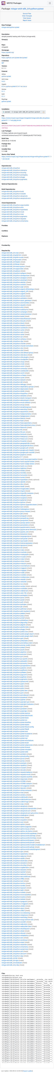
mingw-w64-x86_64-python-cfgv (12, 341)
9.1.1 (3, 91)
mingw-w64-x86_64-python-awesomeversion (17, 314)
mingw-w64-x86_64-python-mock (13, 212)
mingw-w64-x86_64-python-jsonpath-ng (15, 518)
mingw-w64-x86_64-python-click (12, 350)
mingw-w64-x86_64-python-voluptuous (15, 915)
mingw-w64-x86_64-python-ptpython (14, 652)
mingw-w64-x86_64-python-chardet (13, 343)
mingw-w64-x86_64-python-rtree (12, 793)
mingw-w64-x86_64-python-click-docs (14, 355)
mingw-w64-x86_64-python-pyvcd (13, 759)
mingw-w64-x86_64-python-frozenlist (14, 441)
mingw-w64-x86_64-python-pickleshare (15, 620)
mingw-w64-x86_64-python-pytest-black (15, 718)
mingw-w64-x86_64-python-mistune (14, 563)
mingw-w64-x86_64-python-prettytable (15, 641)
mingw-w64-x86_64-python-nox (12, 584)
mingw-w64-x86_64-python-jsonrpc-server (16, 523)
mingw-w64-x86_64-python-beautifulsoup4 (16, 319)
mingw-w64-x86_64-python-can (12, 337)
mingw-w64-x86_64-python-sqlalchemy (15, 854)
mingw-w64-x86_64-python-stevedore (14, 863)
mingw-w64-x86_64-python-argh (12, 287)
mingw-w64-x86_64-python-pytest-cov (14, 720)
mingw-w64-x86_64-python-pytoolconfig (15, 756)
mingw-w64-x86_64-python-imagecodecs (15, 489)
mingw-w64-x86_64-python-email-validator (16, 402)
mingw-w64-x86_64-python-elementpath (15, 400)
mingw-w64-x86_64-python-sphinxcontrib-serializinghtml (21, 849)
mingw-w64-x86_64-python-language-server (16, 536)
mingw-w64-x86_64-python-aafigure (14, 273)
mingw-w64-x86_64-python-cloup (13, 362)
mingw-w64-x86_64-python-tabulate (14, 870)
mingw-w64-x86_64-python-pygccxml (14, 675)
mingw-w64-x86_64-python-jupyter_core (15, 532)
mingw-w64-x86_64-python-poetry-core (15, 632)
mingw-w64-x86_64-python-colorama (14, 170)
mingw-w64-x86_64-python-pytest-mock (15, 736)
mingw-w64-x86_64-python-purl (12, 656)
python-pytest (6, 76)
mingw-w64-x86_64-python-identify (13, 482)
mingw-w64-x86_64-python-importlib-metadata (18, 493)
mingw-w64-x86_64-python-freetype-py (15, 436)
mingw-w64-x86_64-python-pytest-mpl (15, 738)
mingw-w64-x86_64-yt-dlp (10, 965)
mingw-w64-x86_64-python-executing (14, 409)
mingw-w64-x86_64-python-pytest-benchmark (17, 715)
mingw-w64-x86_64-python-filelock (13, 418)
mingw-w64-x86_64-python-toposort (14, 888)
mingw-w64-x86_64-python (11, 168)
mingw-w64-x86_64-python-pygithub (14, 677)
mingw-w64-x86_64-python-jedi (12, 514)
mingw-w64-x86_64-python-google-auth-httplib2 (18, 450)
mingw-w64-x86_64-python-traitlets (13, 892)
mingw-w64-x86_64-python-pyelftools (14, 670)
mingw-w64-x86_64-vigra (10, 960)
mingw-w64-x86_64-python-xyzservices (15, 949)
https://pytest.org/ (8, 52)
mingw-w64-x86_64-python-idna (12, 484)
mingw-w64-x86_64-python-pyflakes (14, 672)
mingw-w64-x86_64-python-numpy (13, 586)
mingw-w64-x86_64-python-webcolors (14, 924)
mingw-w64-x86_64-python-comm (13, 366)
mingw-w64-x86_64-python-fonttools (14, 434)
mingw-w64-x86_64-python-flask (13, 421)
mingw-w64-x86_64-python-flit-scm (13, 432)
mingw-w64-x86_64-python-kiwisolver (14, 534)
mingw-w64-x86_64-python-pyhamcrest (15, 681)
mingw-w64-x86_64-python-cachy (13, 330)
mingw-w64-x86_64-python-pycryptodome (16, 666)
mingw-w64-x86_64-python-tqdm (13, 890)
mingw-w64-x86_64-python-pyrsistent (14, 709)
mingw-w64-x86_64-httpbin (11, 262)
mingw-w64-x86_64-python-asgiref (13, 294)
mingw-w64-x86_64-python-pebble (13, 613)
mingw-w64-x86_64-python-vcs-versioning (16, 913)
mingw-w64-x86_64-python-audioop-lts (15, 309)
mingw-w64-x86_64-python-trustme (14, 897)
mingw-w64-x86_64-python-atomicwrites (15, 303)
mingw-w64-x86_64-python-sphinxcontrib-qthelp (18, 847)
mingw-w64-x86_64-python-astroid (13, 296)
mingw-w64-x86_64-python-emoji (13, 405)
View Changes (27, 16)
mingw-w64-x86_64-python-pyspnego (14, 711)
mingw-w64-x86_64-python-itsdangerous (15, 509)
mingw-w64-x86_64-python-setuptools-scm (16, 198)
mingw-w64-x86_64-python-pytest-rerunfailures (17, 740)
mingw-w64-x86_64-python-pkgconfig (14, 622)
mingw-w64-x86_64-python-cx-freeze (14, 375)
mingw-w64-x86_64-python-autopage (14, 312)
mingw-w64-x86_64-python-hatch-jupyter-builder (18, 461)
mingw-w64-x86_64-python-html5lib (14, 473)
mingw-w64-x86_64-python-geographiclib (16, 443)
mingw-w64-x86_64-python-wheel (13, 931)
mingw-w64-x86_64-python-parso (13, 597)
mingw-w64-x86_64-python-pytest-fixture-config (18, 727)
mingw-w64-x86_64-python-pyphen (13, 700)
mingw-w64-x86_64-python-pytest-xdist (15, 752)
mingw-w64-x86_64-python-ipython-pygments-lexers (19, 505)
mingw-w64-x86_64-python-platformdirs (15, 627)
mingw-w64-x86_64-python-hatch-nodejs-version (18, 464)
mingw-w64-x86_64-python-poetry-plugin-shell (17, 636)
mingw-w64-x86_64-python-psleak (13, 647)
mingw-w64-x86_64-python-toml (12, 881)
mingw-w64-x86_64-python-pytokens (14, 754)
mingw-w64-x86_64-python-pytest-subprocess (17, 745)
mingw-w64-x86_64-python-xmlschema (15, 221)
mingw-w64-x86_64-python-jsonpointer (15, 520)
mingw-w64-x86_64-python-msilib (13, 573)
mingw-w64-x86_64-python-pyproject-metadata (18, 704)
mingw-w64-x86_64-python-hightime (14, 468)
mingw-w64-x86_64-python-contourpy (14, 368)
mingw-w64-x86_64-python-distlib (13, 391)
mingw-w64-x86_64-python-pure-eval (14, 654)
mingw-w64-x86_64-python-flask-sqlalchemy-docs (18, 425)
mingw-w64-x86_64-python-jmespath (14, 516)
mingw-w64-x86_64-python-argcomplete (15, 205)
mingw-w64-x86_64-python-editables (14, 396)
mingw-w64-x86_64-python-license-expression (17, 543)
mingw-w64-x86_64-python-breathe (13, 325)
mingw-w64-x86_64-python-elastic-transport (16, 398)
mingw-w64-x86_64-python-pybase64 (14, 661)
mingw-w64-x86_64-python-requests (14, 219)
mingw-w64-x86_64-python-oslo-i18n (14, 593)
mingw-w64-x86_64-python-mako (13, 550)
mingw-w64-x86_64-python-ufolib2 (13, 906)
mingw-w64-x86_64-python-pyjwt (13, 684)
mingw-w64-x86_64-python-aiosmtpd (14, 280)
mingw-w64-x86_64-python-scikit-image (15, 802)
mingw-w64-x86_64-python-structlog (14, 865)
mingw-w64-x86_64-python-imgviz (13, 491)
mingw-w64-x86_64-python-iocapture (14, 498)
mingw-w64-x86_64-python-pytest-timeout (16, 747)
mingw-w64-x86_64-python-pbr (12, 607)
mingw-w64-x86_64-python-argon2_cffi (15, 291)
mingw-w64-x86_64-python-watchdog (14, 917)
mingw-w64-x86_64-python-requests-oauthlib (17, 777)
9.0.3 (3, 81)
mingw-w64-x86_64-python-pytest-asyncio (16, 713)
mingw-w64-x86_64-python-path (12, 602)
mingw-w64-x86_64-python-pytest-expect (15, 725)
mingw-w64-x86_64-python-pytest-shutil (15, 743)
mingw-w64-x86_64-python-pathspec (14, 604)
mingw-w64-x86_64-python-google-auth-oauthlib (18, 452)
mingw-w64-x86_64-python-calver (13, 334)
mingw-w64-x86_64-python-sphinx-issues (16, 829)
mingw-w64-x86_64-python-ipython (13, 502)
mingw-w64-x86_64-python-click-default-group (17, 353)
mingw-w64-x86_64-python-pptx (12, 638)
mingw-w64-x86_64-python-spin (12, 852)
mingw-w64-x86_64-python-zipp (12, 956)
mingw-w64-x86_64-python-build (13, 191)
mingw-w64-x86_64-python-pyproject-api (15, 702)
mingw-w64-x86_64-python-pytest (27, 9)
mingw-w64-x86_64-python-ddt (12, 382)
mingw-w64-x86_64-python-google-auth (15, 448)
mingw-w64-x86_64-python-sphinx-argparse (16, 827)
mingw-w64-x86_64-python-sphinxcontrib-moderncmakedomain (23, 845)
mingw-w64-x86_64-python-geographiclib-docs (17, 446)
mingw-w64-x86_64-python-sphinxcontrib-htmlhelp (19, 838)
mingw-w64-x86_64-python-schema (14, 795)
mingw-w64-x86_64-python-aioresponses (15, 275)
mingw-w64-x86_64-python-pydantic (14, 668)
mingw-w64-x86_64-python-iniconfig (14, 173)
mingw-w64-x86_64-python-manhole (14, 552)
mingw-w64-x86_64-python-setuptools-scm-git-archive (20, 813)
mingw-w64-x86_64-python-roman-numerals (17, 790)
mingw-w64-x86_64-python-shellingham (15, 815)
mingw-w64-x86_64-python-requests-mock (16, 774)
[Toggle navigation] (50, 3)
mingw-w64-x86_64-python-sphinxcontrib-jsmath (18, 842)
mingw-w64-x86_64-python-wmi (12, 938)
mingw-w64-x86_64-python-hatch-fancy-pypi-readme (19, 459)
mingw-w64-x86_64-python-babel (13, 316)
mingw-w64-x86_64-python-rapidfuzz (14, 765)
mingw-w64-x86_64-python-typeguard (14, 901)
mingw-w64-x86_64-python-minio (13, 561)
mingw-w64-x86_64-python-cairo (13, 332)
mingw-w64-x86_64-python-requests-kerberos (17, 772)
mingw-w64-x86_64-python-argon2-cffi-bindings (18, 289)
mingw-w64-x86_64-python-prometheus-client (17, 643)
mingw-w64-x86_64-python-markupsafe (15, 554)
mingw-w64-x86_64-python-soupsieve (14, 820)
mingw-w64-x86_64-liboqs (10, 264)
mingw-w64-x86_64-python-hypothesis (15, 210)
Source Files (27, 13)
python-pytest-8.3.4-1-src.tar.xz (16, 86)
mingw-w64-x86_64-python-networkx (14, 582)
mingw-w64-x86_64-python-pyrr (12, 706)
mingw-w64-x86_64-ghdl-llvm (11, 255)
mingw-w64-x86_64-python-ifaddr (13, 486)
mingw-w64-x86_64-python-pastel (13, 600)
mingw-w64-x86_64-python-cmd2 (13, 364)
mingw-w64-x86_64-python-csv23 (13, 373)
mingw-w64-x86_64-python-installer (14, 194)
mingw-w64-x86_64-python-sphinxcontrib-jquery (18, 840)
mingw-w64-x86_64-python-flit (12, 430)
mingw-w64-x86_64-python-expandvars (15, 412)
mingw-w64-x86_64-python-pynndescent (15, 695)
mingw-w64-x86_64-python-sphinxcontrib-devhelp (18, 836)
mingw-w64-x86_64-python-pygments (14, 179)
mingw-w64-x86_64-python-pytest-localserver (17, 734)
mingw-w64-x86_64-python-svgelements (15, 867)
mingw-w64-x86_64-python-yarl (12, 951)
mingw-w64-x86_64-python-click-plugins (15, 357)
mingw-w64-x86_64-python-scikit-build (15, 797)
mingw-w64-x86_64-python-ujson (13, 908)
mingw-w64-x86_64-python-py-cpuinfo (15, 659)
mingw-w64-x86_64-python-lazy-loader (15, 541)
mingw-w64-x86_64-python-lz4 (12, 548)
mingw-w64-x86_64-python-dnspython (15, 393)
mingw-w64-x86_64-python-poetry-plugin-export (18, 634)
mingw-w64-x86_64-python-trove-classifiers (16, 895)
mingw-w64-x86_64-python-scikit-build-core (16, 799)
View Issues (27, 18)
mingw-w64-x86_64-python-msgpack (14, 568)
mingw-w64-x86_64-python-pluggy (13, 177)
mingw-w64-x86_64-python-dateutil (13, 380)
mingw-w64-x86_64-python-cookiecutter (15, 371)
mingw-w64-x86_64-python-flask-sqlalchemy (17, 423)
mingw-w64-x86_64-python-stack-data (15, 861)
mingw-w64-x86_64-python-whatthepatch (16, 929)
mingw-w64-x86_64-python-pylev (13, 686)
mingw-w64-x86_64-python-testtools (14, 874)
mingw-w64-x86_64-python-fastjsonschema (16, 414)
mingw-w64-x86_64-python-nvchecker (14, 588)
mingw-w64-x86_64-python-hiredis (13, 470)
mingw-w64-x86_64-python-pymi (13, 693)
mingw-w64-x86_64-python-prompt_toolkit (16, 645)
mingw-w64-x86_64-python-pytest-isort (15, 731)
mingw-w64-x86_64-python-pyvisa (13, 761)
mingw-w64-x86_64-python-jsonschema (15, 525)
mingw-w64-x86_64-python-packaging (15, 175)
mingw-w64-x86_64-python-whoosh (14, 933)
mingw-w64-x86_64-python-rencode (14, 770)
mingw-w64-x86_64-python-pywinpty (14, 763)
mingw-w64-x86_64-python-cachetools (15, 328)
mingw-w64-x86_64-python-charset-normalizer (17, 346)
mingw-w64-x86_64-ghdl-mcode (12, 257)
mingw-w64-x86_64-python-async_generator (17, 300)
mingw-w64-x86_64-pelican (11, 271)
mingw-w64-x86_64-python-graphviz (14, 455)
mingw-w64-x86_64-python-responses (14, 779)
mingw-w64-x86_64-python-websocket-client (17, 926)
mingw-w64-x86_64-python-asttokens (14, 298)
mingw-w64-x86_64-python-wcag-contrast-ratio (18, 920)
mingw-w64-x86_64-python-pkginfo (13, 625)
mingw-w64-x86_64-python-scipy (13, 804)
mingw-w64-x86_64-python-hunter (13, 477)
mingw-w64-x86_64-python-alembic (14, 282)
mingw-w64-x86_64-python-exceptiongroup (16, 407)
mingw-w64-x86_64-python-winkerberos (15, 935)
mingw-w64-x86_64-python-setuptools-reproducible (19, 808)
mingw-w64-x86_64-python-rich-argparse (15, 786)
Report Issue (27, 20)
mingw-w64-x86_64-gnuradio (11, 260)
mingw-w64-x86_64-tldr (9, 958)
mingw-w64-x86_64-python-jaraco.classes (16, 511)
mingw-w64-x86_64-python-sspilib (13, 858)
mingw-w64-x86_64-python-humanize (14, 475)
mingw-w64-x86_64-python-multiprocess (15, 577)
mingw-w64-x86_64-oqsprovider (12, 269)
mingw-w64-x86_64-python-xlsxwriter (14, 944)
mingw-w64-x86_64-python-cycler (13, 378)
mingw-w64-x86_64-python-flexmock (14, 427)
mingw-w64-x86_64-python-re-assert (14, 768)
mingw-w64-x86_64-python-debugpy (14, 384)
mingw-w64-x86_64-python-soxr (12, 822)
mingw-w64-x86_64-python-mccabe (14, 557)
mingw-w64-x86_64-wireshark (12, 963)
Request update (27, 1071)
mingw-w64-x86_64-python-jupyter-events (16, 527)
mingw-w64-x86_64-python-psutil (13, 650)
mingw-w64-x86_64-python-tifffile (13, 879)
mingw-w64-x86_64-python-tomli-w (13, 883)
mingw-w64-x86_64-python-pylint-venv (15, 690)
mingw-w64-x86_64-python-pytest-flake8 (15, 729)
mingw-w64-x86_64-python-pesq (13, 616)
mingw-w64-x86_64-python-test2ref (13, 872)
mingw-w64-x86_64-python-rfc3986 (14, 781)
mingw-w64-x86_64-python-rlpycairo (14, 788)
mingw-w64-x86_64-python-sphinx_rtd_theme (17, 831)
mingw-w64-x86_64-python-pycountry (14, 663)
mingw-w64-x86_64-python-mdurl (13, 559)
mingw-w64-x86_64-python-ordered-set (15, 591)
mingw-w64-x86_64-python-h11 (12, 457)
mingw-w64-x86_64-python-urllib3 (13, 910)
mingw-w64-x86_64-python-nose (13, 214)
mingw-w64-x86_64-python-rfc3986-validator (17, 783)
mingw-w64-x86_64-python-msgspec (14, 570)
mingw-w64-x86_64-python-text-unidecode (16, 876)
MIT (3, 63)
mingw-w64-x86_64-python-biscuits (14, 321)
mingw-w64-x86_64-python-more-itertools (16, 566)
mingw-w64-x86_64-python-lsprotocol (14, 545)
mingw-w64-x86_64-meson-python (13, 266)
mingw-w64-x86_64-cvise (10, 253)
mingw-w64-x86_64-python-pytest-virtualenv (17, 749)
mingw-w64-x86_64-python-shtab (13, 817)
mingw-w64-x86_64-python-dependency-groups (18, 387)
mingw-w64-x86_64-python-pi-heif (13, 618)
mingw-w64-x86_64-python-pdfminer (14, 609)
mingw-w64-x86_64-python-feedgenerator (16, 416)
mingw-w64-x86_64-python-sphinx (13, 824)
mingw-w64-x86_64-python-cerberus (14, 339)
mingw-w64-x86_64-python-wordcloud (15, 940)
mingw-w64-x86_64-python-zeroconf (14, 954)
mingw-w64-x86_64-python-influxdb (14, 495)
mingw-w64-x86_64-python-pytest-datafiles (16, 722)
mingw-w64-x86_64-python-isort (12, 507)
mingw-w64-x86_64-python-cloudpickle (15, 359)
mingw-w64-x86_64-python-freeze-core (15, 439)
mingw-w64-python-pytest (10, 27)
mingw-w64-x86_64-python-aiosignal (14, 278)
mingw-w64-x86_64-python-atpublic (14, 305)
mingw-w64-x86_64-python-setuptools (15, 196)
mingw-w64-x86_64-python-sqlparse (14, 856)
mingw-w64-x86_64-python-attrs (12, 207)
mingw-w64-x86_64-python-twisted (13, 899)
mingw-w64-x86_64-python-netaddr (14, 579)
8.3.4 (3, 86)
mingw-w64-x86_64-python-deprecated (15, 389)
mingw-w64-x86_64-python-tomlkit (13, 886)
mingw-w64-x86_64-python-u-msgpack (15, 904)
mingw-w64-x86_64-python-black (13, 323)
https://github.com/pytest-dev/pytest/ (14, 58)
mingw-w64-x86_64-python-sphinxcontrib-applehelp (19, 833)
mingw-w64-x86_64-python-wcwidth (14, 922)
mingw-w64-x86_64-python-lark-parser (15, 539)
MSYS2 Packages (13, 3)
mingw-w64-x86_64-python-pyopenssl (14, 697)
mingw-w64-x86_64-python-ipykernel (14, 500)
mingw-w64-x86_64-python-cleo (12, 348)
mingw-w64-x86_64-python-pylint (13, 688)
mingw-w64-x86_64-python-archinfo (14, 285)
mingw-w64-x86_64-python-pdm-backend (16, 611)
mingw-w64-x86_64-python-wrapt (13, 942)
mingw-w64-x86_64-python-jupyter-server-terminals (19, 529)
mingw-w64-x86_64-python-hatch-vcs (14, 466)
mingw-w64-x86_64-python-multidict (14, 575)
